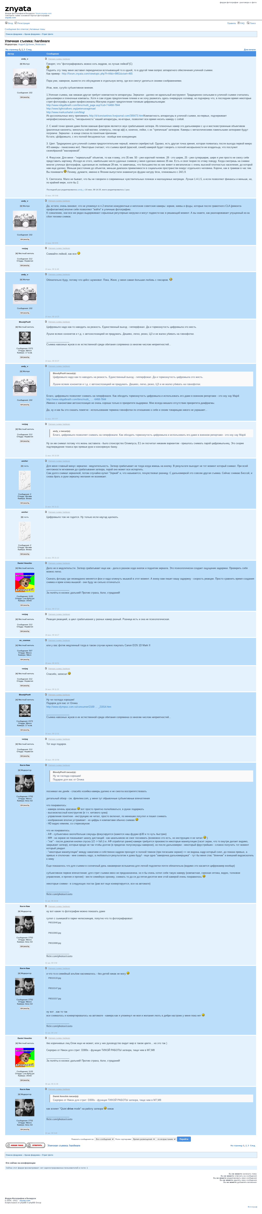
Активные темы (37, 29)
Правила (231, 23)
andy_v (81, 190)
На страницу (12, 49)
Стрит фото (47, 34)
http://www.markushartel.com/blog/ (65, 112)
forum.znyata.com (43, 13)
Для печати (250, 49)
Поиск (252, 23)
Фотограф (252, 1207)
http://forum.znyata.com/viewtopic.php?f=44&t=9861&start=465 (97, 73)
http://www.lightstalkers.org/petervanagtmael (71, 108)
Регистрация (23, 23)
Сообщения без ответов (16, 29)
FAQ (242, 23)
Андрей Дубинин (26, 44)
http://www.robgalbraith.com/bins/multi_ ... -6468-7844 (76, 399)
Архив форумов (32, 34)
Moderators (40, 44)
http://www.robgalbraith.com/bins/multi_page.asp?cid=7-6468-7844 (83, 105)
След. (29, 49)
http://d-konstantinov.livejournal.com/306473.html (116, 115)
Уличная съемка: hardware (64, 1145)
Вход (10, 23)
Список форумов (14, 34)
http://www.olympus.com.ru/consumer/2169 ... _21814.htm (78, 706)
